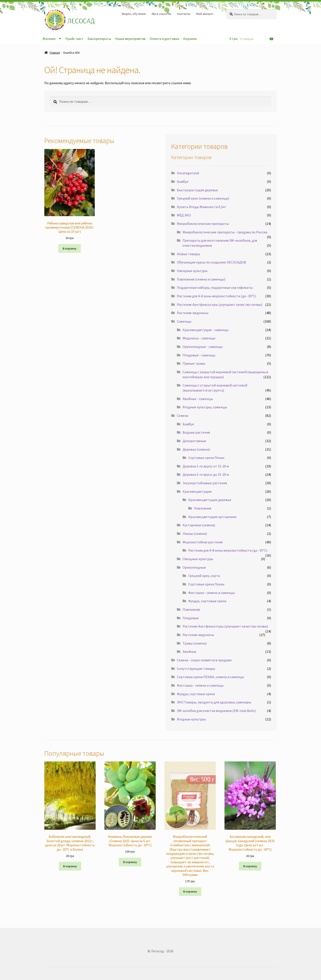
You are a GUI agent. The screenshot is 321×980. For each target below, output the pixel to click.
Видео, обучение (134, 14)
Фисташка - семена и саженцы (211, 592)
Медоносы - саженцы (199, 338)
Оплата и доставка (164, 38)
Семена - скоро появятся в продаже (204, 660)
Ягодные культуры (191, 719)
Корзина (190, 38)
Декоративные (194, 441)
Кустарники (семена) (199, 525)
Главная (55, 53)
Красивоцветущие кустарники (212, 517)
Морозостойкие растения (203, 542)
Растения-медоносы (192, 313)
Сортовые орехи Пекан (206, 457)
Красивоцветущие (197, 491)
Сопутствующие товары (196, 668)
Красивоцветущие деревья (209, 500)
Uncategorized (188, 173)
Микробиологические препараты (203, 223)
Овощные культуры (192, 271)
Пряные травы (194, 363)
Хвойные (189, 651)
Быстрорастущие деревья (197, 190)
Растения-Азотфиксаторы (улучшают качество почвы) (219, 304)
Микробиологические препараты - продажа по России (225, 232)
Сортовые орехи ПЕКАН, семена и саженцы (210, 677)
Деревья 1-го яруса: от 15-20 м (206, 466)
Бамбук (182, 181)
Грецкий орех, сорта (204, 575)
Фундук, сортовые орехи (207, 601)
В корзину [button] (69, 248)
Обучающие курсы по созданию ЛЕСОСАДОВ (211, 262)
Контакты (183, 14)
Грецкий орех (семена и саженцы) (203, 198)
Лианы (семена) (195, 533)
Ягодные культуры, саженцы (205, 407)
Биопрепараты (99, 38)
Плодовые (191, 618)
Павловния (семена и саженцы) (201, 279)
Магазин (49, 38)
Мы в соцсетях (161, 14)
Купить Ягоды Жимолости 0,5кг (201, 207)
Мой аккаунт (204, 14)
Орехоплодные (194, 567)
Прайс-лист (74, 38)
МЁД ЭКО (184, 215)
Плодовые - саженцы (199, 355)
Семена (182, 415)
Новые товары (188, 254)
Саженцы (184, 321)
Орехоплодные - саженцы (203, 346)
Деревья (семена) (196, 449)
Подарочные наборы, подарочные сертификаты (215, 287)
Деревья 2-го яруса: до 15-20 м (206, 474)
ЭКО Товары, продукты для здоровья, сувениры (214, 702)
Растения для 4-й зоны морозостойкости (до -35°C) (216, 296)
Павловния (202, 508)
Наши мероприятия (130, 38)
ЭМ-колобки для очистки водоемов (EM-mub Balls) (216, 710)
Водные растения (196, 432)
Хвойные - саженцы (198, 399)
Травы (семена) (195, 643)
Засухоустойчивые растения (205, 483)
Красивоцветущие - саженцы (205, 330)
